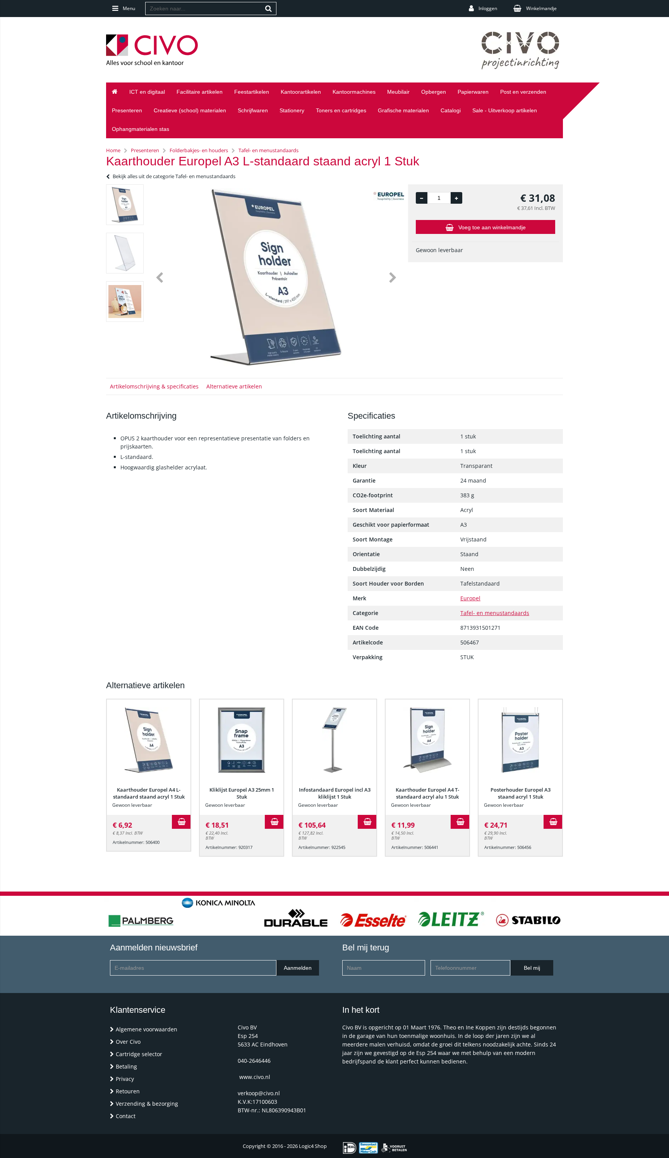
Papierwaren (473, 92)
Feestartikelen (251, 92)
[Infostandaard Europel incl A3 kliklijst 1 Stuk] (334, 740)
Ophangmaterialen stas (140, 129)
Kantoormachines (354, 92)
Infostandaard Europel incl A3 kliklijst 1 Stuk (335, 793)
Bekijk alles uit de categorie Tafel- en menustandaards (174, 176)
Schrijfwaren (253, 110)
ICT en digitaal (147, 92)
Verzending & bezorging (147, 1103)
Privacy (125, 1078)
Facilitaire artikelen (200, 92)
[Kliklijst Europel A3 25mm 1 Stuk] (241, 740)
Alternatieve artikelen (234, 386)
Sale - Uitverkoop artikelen (504, 110)
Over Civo (128, 1041)
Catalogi (451, 110)
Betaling (126, 1066)
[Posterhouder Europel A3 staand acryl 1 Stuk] (520, 740)
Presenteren (127, 110)
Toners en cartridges (341, 110)
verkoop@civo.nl (259, 1093)
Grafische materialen (403, 110)
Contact (126, 1116)
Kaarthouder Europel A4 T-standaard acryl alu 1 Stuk (427, 793)
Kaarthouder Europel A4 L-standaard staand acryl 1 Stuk (149, 793)
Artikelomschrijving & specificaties (154, 386)
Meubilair (398, 92)
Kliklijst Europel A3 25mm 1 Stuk (241, 793)
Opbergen (433, 92)
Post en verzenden (523, 92)
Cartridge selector (139, 1054)
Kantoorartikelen (301, 92)
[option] (125, 204)
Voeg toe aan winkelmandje (492, 227)
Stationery (292, 110)
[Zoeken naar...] (268, 8)
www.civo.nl (254, 1077)
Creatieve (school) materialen (190, 110)
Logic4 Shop (313, 1146)
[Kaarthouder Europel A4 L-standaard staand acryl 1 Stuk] (148, 740)
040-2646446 (254, 1060)
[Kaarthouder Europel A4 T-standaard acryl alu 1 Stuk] (427, 740)
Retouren (128, 1091)
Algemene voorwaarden (146, 1029)
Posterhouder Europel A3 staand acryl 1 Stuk (521, 793)
